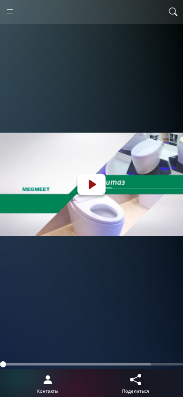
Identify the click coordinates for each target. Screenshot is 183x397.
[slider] (91, 364)
